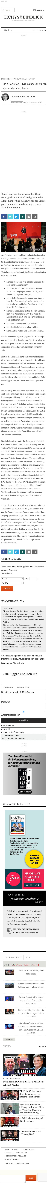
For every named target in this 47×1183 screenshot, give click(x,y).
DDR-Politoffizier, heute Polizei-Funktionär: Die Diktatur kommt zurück (29, 1094)
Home (7, 1149)
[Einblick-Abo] (24, 839)
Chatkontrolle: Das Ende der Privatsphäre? (29, 1132)
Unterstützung (28, 1149)
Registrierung (23, 687)
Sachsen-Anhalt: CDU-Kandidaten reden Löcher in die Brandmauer (31, 1000)
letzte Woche (16, 965)
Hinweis (6, 649)
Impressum (9, 1153)
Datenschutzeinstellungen (16, 1156)
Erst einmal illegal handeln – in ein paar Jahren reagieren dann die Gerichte (31, 1013)
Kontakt (15, 1149)
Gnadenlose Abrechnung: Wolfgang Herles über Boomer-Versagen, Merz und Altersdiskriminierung (31, 1108)
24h (6, 965)
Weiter (7, 588)
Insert (31, 1177)
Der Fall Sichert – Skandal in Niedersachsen (30, 1119)
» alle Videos (42, 1046)
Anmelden (8, 687)
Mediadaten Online (12, 1159)
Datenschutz (21, 1153)
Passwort (5, 702)
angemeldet (17, 656)
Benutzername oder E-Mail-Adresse (17, 692)
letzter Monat (30, 965)
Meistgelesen (14, 957)
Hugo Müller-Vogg (26, 97)
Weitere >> (9, 1039)
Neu (28, 957)
